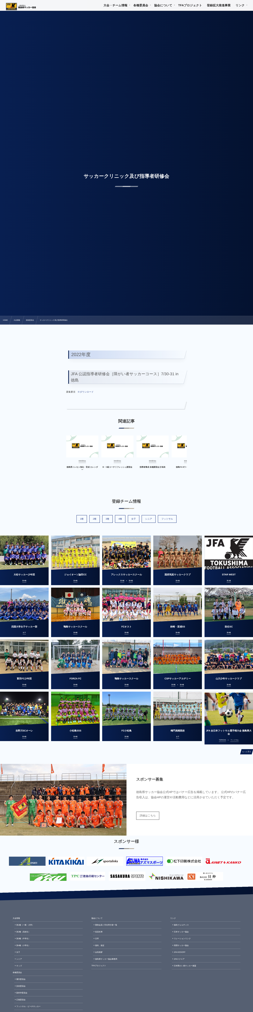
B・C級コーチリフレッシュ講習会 (117, 467)
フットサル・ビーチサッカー (28, 1006)
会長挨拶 (98, 952)
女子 (133, 519)
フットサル (167, 519)
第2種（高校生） (23, 932)
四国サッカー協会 (181, 945)
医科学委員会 (21, 993)
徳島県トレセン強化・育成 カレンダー (82, 468)
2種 (94, 519)
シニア (148, 519)
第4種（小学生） (23, 945)
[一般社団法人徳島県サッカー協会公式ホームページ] (21, 6)
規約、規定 (99, 945)
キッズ (19, 966)
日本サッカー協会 (181, 932)
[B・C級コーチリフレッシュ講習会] (117, 446)
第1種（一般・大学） (25, 925)
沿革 (97, 939)
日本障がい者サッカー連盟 (185, 966)
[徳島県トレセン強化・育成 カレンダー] (82, 446)
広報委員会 (21, 1000)
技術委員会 (21, 986)
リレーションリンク (182, 939)
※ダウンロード (86, 392)
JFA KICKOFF (180, 952)
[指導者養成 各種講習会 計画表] (152, 446)
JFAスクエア (179, 959)
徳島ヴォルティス (181, 925)
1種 (81, 519)
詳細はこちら (148, 815)
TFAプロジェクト (98, 966)
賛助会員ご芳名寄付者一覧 (106, 925)
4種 (120, 519)
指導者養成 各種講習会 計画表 (152, 467)
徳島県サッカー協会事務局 (106, 959)
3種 (107, 519)
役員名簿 (98, 932)
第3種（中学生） (23, 939)
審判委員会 (21, 979)
